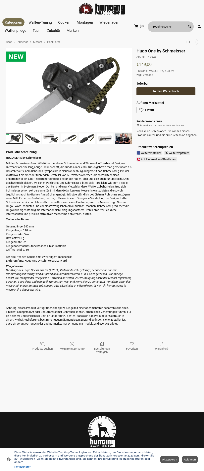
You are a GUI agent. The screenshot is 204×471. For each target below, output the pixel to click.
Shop (9, 42)
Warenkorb (162, 348)
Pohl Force (53, 42)
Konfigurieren (22, 466)
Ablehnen (190, 459)
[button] (189, 26)
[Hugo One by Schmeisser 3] (69, 138)
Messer (37, 42)
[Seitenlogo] (102, 9)
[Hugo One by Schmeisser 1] (32, 138)
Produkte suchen (42, 348)
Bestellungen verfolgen (102, 350)
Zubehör (23, 42)
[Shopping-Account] (199, 26)
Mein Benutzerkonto (72, 348)
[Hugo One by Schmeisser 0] (14, 138)
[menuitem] (189, 42)
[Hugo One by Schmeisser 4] (87, 138)
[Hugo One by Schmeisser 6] (123, 138)
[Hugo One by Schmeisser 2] (50, 138)
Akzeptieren (169, 459)
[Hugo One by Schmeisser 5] (105, 138)
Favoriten (132, 348)
